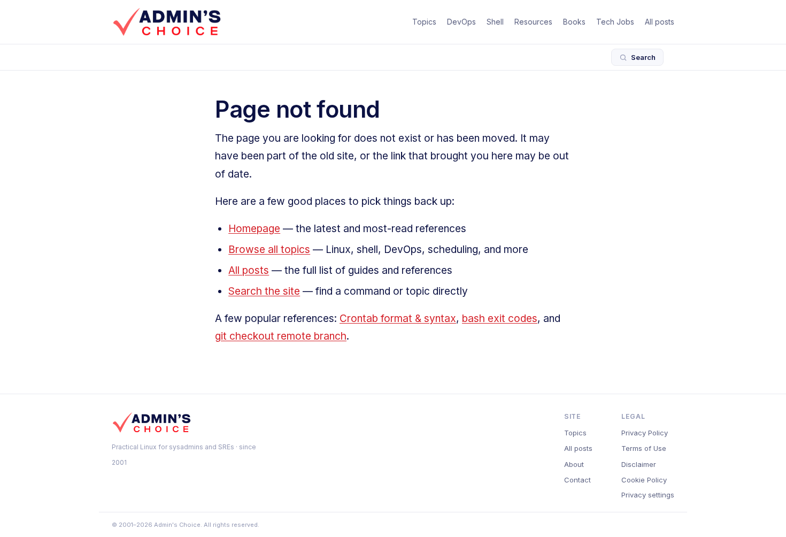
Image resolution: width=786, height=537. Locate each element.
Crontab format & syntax (398, 318)
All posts (659, 21)
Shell (495, 21)
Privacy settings (647, 494)
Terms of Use (643, 448)
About (574, 464)
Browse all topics (269, 249)
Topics (424, 21)
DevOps (461, 21)
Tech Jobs (615, 21)
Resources (533, 21)
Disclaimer (638, 464)
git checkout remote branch (280, 336)
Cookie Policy (644, 479)
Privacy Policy (644, 432)
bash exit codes (499, 318)
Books (574, 21)
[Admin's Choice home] (167, 21)
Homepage (254, 229)
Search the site (264, 291)
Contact (577, 479)
